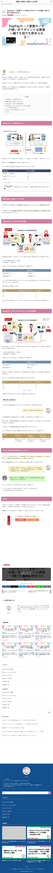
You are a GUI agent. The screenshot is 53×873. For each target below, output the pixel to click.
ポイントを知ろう (8, 678)
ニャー (9, 613)
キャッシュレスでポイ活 (9, 672)
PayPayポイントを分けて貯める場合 (14, 103)
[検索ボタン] (51, 1)
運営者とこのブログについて (18, 869)
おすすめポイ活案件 (8, 669)
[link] (18, 611)
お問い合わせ (41, 869)
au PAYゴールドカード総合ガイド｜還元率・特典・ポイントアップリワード (19, 735)
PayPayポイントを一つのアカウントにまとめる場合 (18, 106)
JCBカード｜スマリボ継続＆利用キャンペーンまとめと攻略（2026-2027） (19, 720)
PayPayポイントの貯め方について (14, 99)
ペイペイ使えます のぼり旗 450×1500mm (26, 516)
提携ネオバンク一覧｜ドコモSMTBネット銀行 (13, 728)
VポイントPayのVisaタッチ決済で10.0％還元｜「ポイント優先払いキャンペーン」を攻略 (22, 731)
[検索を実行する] (49, 792)
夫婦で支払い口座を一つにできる (14, 101)
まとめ (7, 112)
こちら (35, 426)
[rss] (27, 866)
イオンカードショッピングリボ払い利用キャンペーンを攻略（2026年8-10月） (20, 724)
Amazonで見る (33, 519)
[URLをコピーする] (47, 586)
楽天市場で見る (21, 519)
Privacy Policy (28, 869)
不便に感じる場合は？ (13, 107)
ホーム (10, 869)
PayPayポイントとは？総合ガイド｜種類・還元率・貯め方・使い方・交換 (31, 187)
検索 (49, 712)
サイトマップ (34, 869)
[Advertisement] (26, 56)
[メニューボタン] (1, 1)
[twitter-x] (20, 611)
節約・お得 (6, 681)
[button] (6, 586)
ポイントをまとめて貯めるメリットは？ (15, 109)
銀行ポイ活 (6, 684)
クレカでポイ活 (10, 15)
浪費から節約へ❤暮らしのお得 (26, 1)
